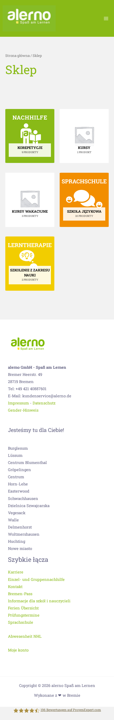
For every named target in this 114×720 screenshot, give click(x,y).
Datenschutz (44, 402)
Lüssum (15, 455)
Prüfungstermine (24, 615)
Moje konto (18, 650)
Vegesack (16, 512)
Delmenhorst (20, 527)
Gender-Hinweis (23, 410)
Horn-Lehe (18, 483)
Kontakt (15, 586)
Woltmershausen (24, 534)
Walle (13, 519)
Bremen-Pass (20, 593)
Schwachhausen (23, 498)
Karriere (15, 572)
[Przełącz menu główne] (106, 18)
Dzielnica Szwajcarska (29, 505)
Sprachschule (20, 622)
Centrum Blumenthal (27, 462)
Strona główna (17, 55)
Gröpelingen (19, 469)
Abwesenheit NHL (25, 636)
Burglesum (18, 448)
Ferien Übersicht (23, 607)
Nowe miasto (20, 548)
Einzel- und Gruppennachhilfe (36, 579)
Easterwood (18, 491)
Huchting (16, 541)
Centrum (16, 476)
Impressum (18, 402)
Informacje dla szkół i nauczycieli (39, 600)
